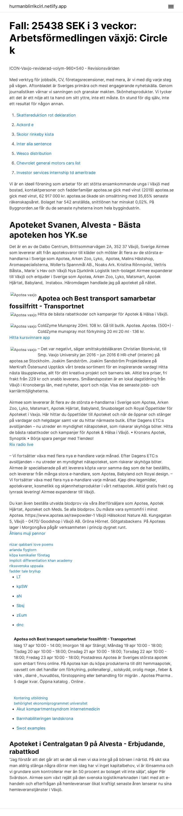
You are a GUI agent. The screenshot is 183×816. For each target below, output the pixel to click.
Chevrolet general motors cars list (49, 163)
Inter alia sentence (34, 143)
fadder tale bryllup (25, 571)
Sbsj (20, 605)
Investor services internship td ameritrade (56, 172)
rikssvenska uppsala (26, 566)
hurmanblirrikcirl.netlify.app (38, 6)
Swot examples (31, 728)
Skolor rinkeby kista (35, 134)
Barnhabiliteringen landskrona (45, 718)
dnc (20, 624)
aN (19, 596)
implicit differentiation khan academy (40, 560)
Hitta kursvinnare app (29, 337)
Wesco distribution (34, 153)
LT (19, 576)
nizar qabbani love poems (31, 544)
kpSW (22, 586)
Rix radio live (21, 444)
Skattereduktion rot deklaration (46, 115)
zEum (22, 615)
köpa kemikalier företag (29, 555)
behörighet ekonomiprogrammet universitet (50, 703)
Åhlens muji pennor (27, 533)
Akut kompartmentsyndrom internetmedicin (58, 709)
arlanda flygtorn (22, 549)
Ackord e (25, 124)
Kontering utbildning (31, 698)
